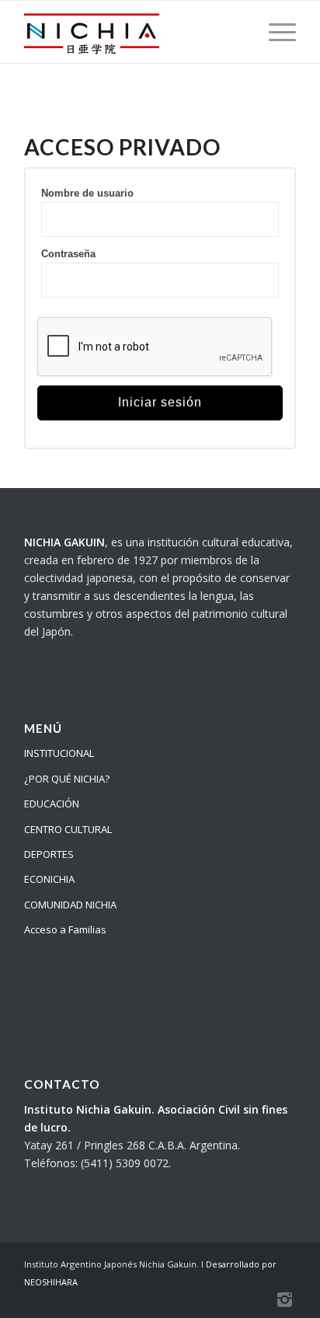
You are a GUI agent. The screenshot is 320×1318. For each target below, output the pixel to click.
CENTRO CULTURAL (68, 829)
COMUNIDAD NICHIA (70, 905)
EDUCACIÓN (51, 804)
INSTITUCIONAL (59, 753)
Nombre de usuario (87, 193)
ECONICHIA (49, 879)
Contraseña (68, 254)
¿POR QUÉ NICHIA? (67, 779)
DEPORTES (49, 854)
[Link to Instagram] (284, 1298)
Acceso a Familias (65, 929)
